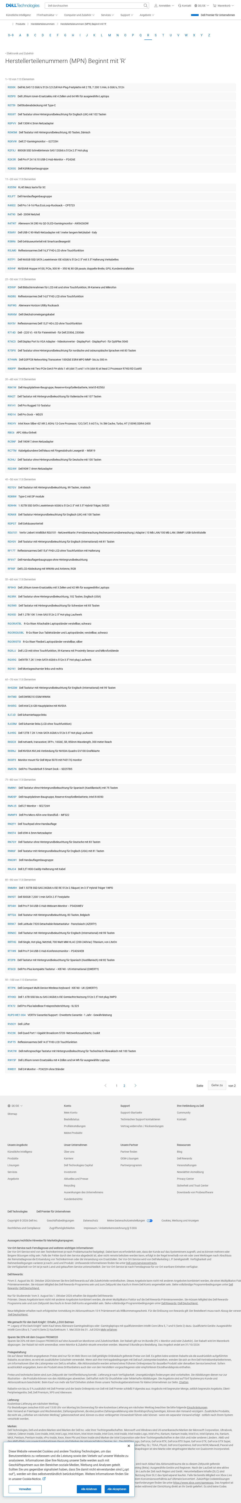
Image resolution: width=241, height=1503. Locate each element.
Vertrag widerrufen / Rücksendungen (142, 1126)
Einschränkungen (197, 1407)
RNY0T (12, 896)
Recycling (69, 1185)
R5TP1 (12, 259)
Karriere (68, 1158)
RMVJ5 (12, 805)
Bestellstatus (71, 1119)
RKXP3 (12, 759)
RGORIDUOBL (16, 632)
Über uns (69, 1151)
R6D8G (12, 296)
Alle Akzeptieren (117, 1489)
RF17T (11, 550)
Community (184, 1112)
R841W (12, 387)
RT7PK (12, 987)
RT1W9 (12, 951)
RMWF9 (12, 814)
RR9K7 (12, 923)
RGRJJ (12, 650)
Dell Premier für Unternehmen (218, 15)
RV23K (12, 1033)
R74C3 (12, 341)
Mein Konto (70, 1112)
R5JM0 (12, 250)
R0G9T (12, 114)
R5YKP (12, 287)
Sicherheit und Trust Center (192, 1185)
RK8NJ (12, 750)
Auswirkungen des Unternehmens (83, 1192)
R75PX (12, 350)
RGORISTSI (14, 641)
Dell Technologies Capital (78, 1165)
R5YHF (12, 268)
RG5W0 (12, 605)
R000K (12, 87)
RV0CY (12, 1024)
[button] (165, 5)
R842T (11, 396)
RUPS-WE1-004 (17, 1014)
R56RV (12, 232)
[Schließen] (129, 1446)
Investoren (70, 1172)
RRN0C (12, 932)
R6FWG (12, 305)
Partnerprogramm (131, 1165)
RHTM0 (12, 696)
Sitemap (12, 1113)
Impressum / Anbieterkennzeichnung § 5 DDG (110, 1228)
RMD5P (12, 796)
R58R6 (12, 241)
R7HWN (12, 359)
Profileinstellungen (75, 1126)
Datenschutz (90, 1220)
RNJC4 (12, 869)
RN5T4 (12, 832)
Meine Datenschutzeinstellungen (126, 1220)
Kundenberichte (73, 1199)
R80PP (12, 368)
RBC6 (11, 432)
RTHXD (12, 996)
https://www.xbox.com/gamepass (193, 1482)
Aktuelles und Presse (76, 1178)
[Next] (135, 1085)
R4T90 (11, 214)
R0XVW (12, 141)
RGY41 (12, 668)
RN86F (12, 850)
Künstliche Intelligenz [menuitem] (18, 15)
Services (12, 1172)
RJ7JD (12, 714)
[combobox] (97, 6)
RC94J (12, 459)
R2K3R (12, 159)
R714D (12, 332)
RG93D (12, 614)
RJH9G (12, 732)
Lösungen (13, 1165)
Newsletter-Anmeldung (190, 1172)
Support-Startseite (131, 1112)
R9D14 (12, 414)
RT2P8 (11, 960)
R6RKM (12, 314)
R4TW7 (12, 223)
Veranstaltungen (187, 1165)
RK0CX (12, 741)
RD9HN (12, 505)
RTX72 (11, 1005)
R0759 (11, 105)
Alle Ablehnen (89, 1489)
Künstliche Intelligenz (20, 1151)
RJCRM (12, 723)
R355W (12, 187)
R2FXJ (12, 150)
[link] (185, 5)
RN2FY (12, 823)
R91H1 (12, 405)
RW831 (12, 1069)
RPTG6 (12, 914)
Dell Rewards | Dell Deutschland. (179, 1303)
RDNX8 (12, 514)
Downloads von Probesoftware (195, 1192)
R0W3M (12, 132)
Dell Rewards (184, 1158)
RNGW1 (12, 860)
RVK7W (12, 1051)
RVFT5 (12, 1042)
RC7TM (12, 450)
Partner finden (128, 1151)
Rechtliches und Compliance (24, 1228)
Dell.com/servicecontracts (141, 1263)
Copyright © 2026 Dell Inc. (23, 1220)
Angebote (13, 1178)
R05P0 (12, 96)
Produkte (13, 1158)
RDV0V (12, 541)
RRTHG (12, 942)
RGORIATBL (15, 623)
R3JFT (11, 196)
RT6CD (12, 969)
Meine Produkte (73, 1132)
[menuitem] (47, 15)
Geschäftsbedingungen (60, 1220)
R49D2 (12, 205)
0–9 (11, 35)
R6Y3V (12, 323)
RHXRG (12, 705)
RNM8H (12, 887)
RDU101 (12, 532)
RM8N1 (12, 787)
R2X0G (12, 168)
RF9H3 (12, 587)
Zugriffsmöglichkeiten (62, 1228)
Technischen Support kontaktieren (140, 1119)
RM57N (12, 768)
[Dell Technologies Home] (23, 5)
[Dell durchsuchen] (146, 5)
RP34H (12, 905)
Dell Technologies (17, 1211)
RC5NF (12, 441)
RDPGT (12, 523)
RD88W (12, 496)
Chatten (183, 1382)
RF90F (11, 568)
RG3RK (12, 596)
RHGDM (12, 687)
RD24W (12, 468)
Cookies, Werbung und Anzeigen (180, 1220)
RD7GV (12, 487)
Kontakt (181, 1119)
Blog (179, 1151)
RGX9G (12, 659)
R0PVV (12, 123)
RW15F (12, 1060)
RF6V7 (12, 559)
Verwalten (25, 1489)
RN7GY (12, 841)
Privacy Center (185, 1178)
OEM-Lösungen (129, 1158)
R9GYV (12, 423)
